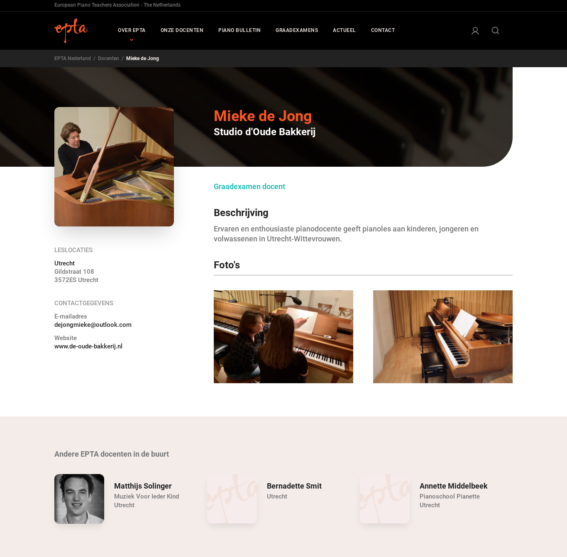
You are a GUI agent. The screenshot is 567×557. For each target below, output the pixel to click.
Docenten (108, 58)
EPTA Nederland (72, 58)
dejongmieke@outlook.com (93, 324)
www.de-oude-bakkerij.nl (88, 346)
